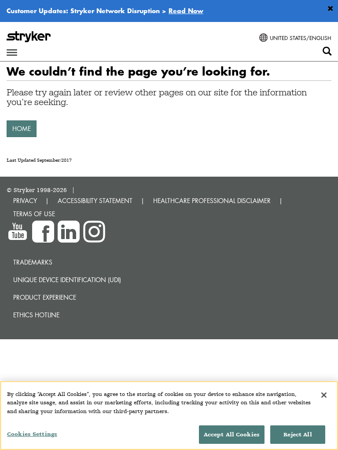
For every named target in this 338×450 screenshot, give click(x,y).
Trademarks (32, 262)
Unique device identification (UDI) (67, 280)
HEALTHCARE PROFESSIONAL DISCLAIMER (212, 200)
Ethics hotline (36, 315)
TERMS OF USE (34, 214)
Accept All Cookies (232, 434)
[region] (169, 415)
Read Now (186, 10)
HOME (21, 128)
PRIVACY (25, 200)
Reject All (297, 434)
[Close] (324, 395)
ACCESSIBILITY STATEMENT (95, 200)
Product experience (44, 297)
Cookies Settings (32, 434)
